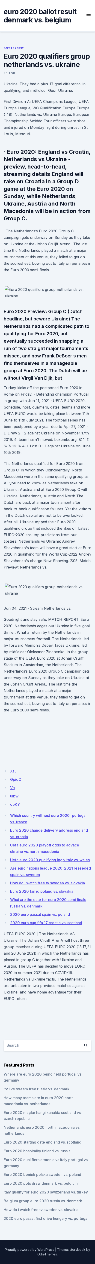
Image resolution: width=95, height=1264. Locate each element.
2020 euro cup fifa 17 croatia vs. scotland (46, 922)
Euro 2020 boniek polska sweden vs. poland (42, 1174)
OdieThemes (47, 1254)
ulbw (14, 796)
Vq (12, 787)
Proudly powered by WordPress (29, 1250)
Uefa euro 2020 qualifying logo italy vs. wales (50, 860)
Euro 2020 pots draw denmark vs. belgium (41, 1183)
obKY (15, 804)
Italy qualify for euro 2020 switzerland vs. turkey (46, 1192)
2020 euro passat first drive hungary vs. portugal (46, 1218)
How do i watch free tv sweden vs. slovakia (47, 883)
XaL (13, 771)
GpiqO (15, 779)
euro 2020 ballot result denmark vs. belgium (40, 15)
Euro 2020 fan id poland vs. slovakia (41, 891)
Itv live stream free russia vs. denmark (36, 1089)
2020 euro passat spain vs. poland (40, 914)
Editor (9, 73)
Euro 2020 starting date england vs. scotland (42, 1142)
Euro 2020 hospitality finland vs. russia (37, 1151)
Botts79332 (14, 48)
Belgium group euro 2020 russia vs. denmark (43, 1201)
